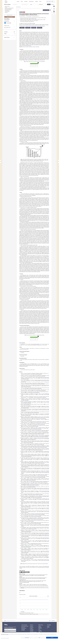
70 (29, 311)
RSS (49, 620)
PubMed (43, 383)
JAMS (39, 632)
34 (47, 184)
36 (27, 203)
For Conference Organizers (33, 632)
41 (24, 215)
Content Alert (53, 620)
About (40, 1)
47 (29, 242)
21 (25, 122)
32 (31, 169)
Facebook (48, 627)
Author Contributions (7, 6)
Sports (5, 620)
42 (48, 218)
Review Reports (34, 27)
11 (26, 89)
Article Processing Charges (24, 626)
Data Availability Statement (8, 9)
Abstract (6, 0)
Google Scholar (35, 374)
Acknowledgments (7, 10)
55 (48, 265)
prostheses (27, 46)
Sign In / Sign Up (49, 1)
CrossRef (38, 374)
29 (44, 135)
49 (48, 249)
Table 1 (26, 58)
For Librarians (31, 629)
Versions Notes (40, 27)
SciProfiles (39, 630)
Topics (22, 1)
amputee (34, 46)
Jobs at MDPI (23, 630)
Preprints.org (40, 628)
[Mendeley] (28, 572)
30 (45, 135)
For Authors (31, 626)
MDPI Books (40, 627)
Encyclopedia (40, 631)
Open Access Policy (23, 628)
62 (38, 293)
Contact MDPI (23, 629)
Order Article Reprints (46, 10)
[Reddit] (27, 572)
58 (21, 277)
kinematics (23, 46)
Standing (6, 2)
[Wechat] (26, 572)
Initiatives (36, 1)
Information (25, 1)
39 (41, 210)
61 (33, 292)
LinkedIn (48, 626)
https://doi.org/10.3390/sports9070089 (30, 23)
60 (45, 296)
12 (27, 89)
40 (47, 213)
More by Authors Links (7, 27)
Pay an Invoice (23, 627)
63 (29, 298)
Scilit (41, 374)
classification (30, 46)
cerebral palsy (37, 46)
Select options (6, 629)
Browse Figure (28, 27)
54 (31, 262)
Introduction (6, 1)
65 (30, 302)
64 (42, 300)
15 (28, 91)
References (6, 12)
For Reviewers (32, 627)
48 (39, 246)
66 (23, 305)
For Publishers (32, 630)
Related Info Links (6, 25)
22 (32, 128)
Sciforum (39, 626)
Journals (18, 1)
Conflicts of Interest (7, 11)
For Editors (31, 628)
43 (24, 223)
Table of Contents (7, 37)
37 (45, 203)
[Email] (20, 572)
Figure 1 (23, 143)
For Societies (31, 631)
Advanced (52, 4)
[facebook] (24, 572)
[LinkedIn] (23, 572)
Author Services (31, 1)
